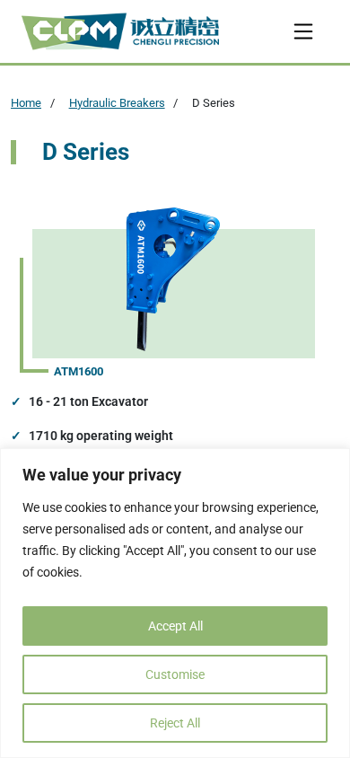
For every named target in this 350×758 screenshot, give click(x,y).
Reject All (175, 723)
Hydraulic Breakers (117, 103)
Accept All (175, 626)
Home (26, 103)
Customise (175, 674)
